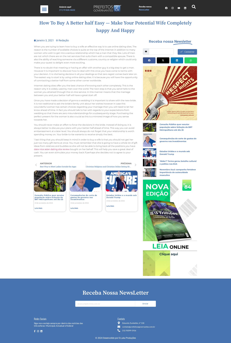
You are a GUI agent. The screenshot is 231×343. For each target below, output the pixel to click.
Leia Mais (38, 208)
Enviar (145, 303)
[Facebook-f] (34, 331)
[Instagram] (172, 8)
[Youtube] (178, 8)
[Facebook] (166, 8)
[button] (44, 9)
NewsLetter (144, 10)
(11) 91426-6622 (67, 10)
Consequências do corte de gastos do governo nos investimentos (83, 197)
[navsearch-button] (193, 7)
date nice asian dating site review (52, 149)
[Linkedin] (41, 331)
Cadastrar (189, 52)
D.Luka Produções (127, 338)
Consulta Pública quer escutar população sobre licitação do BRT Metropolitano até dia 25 (49, 197)
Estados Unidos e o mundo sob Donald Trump (121, 196)
